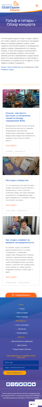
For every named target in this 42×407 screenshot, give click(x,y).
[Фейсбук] (8, 384)
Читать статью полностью (11, 67)
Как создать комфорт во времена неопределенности (20, 241)
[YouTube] (29, 384)
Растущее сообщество (17, 180)
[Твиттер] (21, 384)
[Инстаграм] (12, 384)
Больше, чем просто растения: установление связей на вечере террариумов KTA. (18, 117)
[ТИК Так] (17, 384)
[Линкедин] (25, 384)
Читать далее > (11, 145)
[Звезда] (34, 384)
